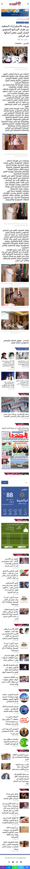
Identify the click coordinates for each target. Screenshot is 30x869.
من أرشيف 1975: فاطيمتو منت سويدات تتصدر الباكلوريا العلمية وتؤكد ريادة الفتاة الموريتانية (10, 832)
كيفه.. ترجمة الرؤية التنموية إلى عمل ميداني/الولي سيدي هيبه (20, 766)
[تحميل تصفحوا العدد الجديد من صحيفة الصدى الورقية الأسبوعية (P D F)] (15, 469)
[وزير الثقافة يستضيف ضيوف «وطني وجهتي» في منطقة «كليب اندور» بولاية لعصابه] (24, 679)
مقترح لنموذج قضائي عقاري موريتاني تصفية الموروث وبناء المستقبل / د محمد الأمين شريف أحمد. (10, 614)
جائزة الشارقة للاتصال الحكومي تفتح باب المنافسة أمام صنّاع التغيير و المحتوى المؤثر (10, 668)
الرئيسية (24, 19)
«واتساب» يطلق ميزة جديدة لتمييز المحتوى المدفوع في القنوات (10, 741)
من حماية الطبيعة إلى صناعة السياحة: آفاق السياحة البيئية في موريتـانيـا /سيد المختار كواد (21, 779)
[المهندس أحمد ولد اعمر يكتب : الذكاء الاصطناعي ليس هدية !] (24, 732)
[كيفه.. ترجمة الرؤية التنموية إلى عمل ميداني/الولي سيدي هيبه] (5, 766)
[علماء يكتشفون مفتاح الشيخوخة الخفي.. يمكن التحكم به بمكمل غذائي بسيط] (24, 844)
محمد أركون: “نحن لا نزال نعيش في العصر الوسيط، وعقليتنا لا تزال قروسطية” (10, 600)
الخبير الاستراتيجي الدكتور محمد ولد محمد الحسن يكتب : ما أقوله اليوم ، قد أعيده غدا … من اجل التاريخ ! (10, 587)
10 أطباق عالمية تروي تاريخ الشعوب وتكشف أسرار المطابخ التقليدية (10, 820)
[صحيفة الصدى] (15, 3)
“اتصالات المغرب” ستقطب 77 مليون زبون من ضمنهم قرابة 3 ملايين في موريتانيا (10, 720)
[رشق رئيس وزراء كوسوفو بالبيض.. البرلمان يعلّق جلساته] (24, 796)
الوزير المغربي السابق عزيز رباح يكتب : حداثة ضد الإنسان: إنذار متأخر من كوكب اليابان (10, 574)
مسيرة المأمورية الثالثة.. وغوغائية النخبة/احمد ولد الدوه (20, 757)
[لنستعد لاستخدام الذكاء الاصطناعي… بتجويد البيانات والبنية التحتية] (24, 709)
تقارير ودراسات (20, 22)
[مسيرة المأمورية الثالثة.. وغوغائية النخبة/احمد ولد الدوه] (5, 757)
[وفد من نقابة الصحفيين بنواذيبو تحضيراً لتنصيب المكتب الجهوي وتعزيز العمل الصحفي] (22, 355)
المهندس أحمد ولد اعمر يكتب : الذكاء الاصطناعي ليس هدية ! (9, 731)
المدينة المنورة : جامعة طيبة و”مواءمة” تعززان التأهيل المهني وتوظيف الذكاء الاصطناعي (10, 698)
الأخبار (18, 19)
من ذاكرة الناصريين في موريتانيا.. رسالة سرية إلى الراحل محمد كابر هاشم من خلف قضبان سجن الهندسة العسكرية (10, 808)
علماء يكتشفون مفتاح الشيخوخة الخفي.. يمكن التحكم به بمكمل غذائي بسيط (10, 845)
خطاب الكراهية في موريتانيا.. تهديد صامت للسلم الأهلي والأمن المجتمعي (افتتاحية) (16, 415)
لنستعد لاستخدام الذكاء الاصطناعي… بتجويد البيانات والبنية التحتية (10, 708)
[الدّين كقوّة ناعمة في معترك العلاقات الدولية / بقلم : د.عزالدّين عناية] (24, 657)
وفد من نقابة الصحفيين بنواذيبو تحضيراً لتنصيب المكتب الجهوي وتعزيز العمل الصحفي (23, 363)
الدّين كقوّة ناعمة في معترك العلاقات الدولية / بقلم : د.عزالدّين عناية (10, 657)
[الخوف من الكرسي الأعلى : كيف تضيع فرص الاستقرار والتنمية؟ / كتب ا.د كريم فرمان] (22, 375)
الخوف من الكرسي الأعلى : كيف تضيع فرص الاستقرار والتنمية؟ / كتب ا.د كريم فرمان (22, 383)
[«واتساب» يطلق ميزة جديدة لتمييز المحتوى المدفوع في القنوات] (24, 742)
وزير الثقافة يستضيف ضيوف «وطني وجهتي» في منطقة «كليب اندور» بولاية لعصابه (10, 680)
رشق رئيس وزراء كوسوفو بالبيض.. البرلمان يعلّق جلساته (11, 796)
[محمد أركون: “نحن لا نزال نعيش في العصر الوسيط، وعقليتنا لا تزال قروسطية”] (24, 599)
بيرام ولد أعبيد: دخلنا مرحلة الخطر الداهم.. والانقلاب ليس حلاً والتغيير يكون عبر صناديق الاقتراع (8, 384)
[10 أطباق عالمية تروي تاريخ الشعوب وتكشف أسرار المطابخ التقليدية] (24, 820)
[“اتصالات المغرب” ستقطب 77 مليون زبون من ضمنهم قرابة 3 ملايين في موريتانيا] (24, 720)
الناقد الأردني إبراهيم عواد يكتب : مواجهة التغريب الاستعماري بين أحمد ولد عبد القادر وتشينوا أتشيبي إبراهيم (8, 364)
